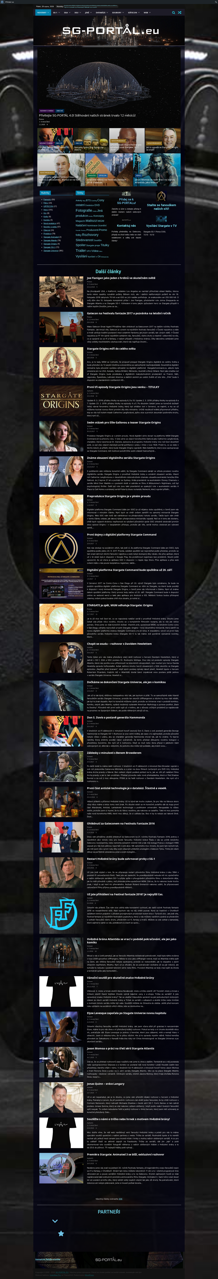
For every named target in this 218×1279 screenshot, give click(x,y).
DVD (97, 205)
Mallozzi (91, 220)
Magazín (80, 221)
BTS (88, 200)
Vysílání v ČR (94, 256)
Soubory (116, 12)
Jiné (87, 12)
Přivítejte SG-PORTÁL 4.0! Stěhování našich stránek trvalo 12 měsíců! (90, 6)
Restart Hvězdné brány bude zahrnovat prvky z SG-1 (121, 859)
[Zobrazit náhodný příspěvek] (180, 12)
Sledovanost (84, 240)
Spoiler (81, 245)
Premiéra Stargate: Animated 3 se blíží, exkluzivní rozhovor (125, 1154)
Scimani (90, 352)
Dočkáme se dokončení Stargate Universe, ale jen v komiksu (126, 682)
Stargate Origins (50, 244)
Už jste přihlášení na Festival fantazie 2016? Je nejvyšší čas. (125, 894)
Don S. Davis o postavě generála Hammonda (116, 717)
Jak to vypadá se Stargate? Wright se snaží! (162, 148)
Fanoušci (92, 175)
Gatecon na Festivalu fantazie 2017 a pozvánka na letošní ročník (129, 313)
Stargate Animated (51, 237)
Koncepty (98, 215)
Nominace (92, 225)
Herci (138, 175)
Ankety (79, 200)
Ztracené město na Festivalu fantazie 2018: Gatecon (106, 181)
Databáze (100, 12)
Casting (94, 201)
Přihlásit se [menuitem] (9, 2)
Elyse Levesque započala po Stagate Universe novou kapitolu (126, 1013)
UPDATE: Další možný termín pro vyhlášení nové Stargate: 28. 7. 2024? (125, 147)
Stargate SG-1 (49, 247)
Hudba (95, 211)
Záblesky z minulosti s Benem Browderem (114, 753)
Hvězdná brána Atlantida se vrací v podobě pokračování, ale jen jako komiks (131, 940)
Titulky (105, 245)
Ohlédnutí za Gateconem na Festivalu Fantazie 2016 (121, 823)
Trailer (81, 250)
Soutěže (98, 240)
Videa (94, 250)
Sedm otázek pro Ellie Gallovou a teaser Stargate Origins (124, 422)
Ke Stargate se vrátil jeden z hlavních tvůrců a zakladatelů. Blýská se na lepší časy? (60, 179)
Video (100, 251)
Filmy (46, 203)
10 (96, 951)
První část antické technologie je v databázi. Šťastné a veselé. (127, 788)
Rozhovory (90, 235)
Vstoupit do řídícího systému (47, 1259)
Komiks (47, 220)
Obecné (60, 111)
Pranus (41, 119)
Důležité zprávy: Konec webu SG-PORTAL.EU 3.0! (54, 148)
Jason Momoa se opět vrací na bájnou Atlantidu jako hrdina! (155, 181)
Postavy (83, 230)
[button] (47, 12)
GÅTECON (132, 12)
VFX (88, 251)
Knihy (46, 216)
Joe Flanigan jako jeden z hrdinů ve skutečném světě (121, 278)
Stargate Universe (51, 251)
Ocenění (102, 225)
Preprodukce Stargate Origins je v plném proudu (119, 496)
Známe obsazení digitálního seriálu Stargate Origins (121, 458)
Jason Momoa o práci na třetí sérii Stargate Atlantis (120, 1048)
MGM (101, 220)
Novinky (41, 12)
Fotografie (84, 210)
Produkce (47, 233)
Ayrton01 (90, 391)
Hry (45, 213)
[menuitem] (2, 2)
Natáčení (81, 225)
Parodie (78, 230)
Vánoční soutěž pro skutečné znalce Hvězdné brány (120, 977)
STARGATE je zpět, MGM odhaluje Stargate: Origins (120, 605)
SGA (66, 12)
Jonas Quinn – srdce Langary (105, 1084)
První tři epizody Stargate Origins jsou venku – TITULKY (123, 387)
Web (146, 12)
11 (96, 396)
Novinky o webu (46, 111)
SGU (76, 12)
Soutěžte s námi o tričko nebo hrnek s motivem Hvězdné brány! (128, 1119)
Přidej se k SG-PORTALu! (126, 201)
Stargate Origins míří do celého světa (111, 348)
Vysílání (81, 256)
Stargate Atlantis (50, 240)
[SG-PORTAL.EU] (109, 17)
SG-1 (55, 12)
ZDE (120, 1199)
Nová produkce (118, 141)
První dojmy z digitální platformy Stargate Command (121, 534)
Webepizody (105, 257)
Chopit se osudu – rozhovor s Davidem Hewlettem (119, 643)
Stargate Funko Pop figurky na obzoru (88, 148)
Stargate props (93, 245)
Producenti (92, 230)
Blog (84, 200)
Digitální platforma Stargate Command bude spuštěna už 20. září (129, 570)
